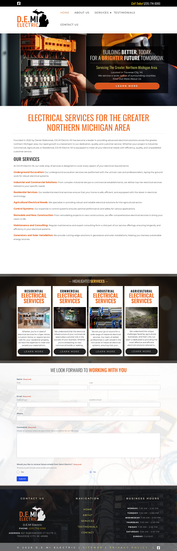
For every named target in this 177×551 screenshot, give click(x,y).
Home (64, 12)
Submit (22, 479)
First (18, 383)
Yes (22, 472)
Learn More (127, 86)
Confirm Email (95, 400)
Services (102, 12)
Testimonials (124, 12)
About (88, 515)
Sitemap (93, 547)
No (94, 472)
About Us (82, 12)
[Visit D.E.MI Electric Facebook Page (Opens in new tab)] (19, 3)
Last (91, 383)
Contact (87, 532)
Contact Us (69, 24)
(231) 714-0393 (37, 528)
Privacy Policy (129, 547)
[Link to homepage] (32, 520)
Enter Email (22, 400)
